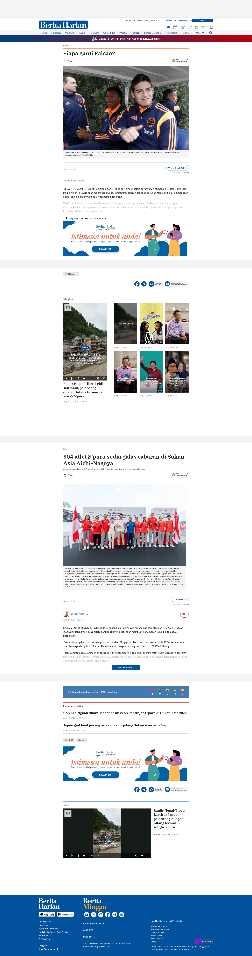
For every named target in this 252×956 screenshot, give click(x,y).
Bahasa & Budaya (152, 15)
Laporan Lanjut (126, 621)
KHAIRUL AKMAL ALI (79, 568)
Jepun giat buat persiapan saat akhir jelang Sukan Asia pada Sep (115, 667)
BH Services (44, 881)
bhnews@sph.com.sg (99, 888)
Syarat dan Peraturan (48, 870)
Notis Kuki (43, 877)
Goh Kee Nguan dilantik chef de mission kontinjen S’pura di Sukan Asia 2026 (125, 655)
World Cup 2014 (71, 244)
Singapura (56, 15)
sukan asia (81, 682)
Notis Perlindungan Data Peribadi (54, 874)
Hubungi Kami (45, 863)
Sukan (136, 15)
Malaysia (69, 15)
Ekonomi (95, 15)
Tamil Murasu (157, 880)
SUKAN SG (69, 682)
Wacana (123, 15)
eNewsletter (156, 3)
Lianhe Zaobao (157, 874)
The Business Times (160, 871)
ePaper (168, 3)
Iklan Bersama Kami (48, 891)
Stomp (154, 883)
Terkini (44, 15)
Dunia (82, 15)
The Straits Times (159, 868)
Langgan (202, 2)
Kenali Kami (44, 867)
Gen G (186, 15)
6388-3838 (88, 872)
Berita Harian (156, 877)
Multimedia (171, 15)
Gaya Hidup (109, 15)
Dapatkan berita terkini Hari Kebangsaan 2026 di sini (129, 21)
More (199, 15)
